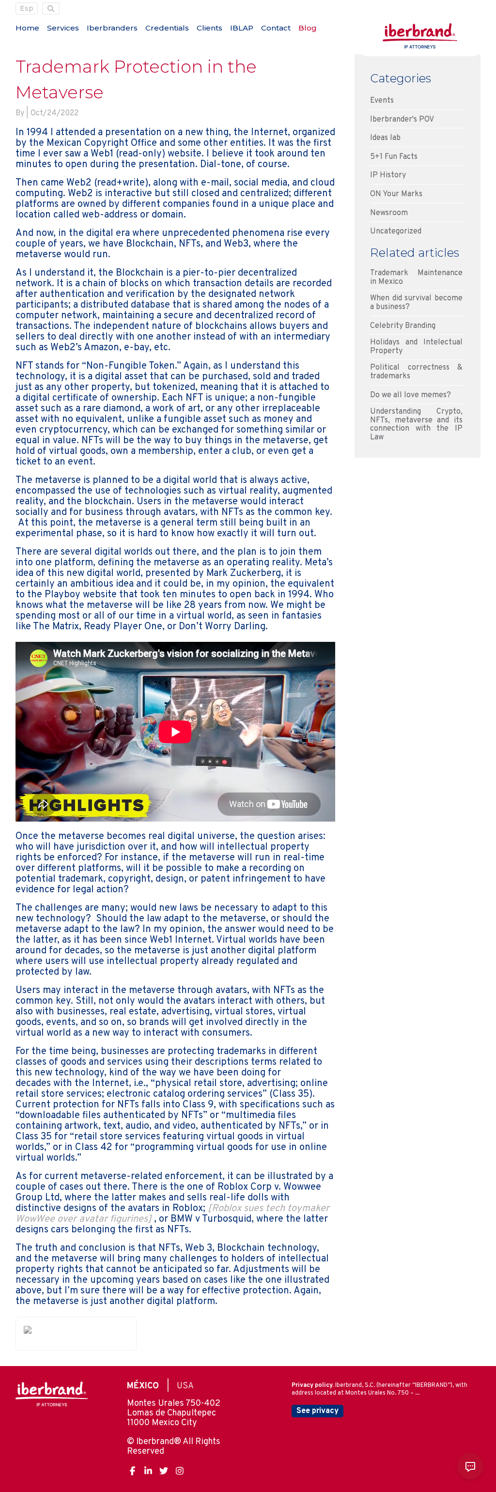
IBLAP (241, 27)
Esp (26, 8)
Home (27, 27)
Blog (307, 27)
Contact (276, 27)
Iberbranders (112, 27)
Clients (209, 27)
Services (63, 27)
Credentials (167, 27)
